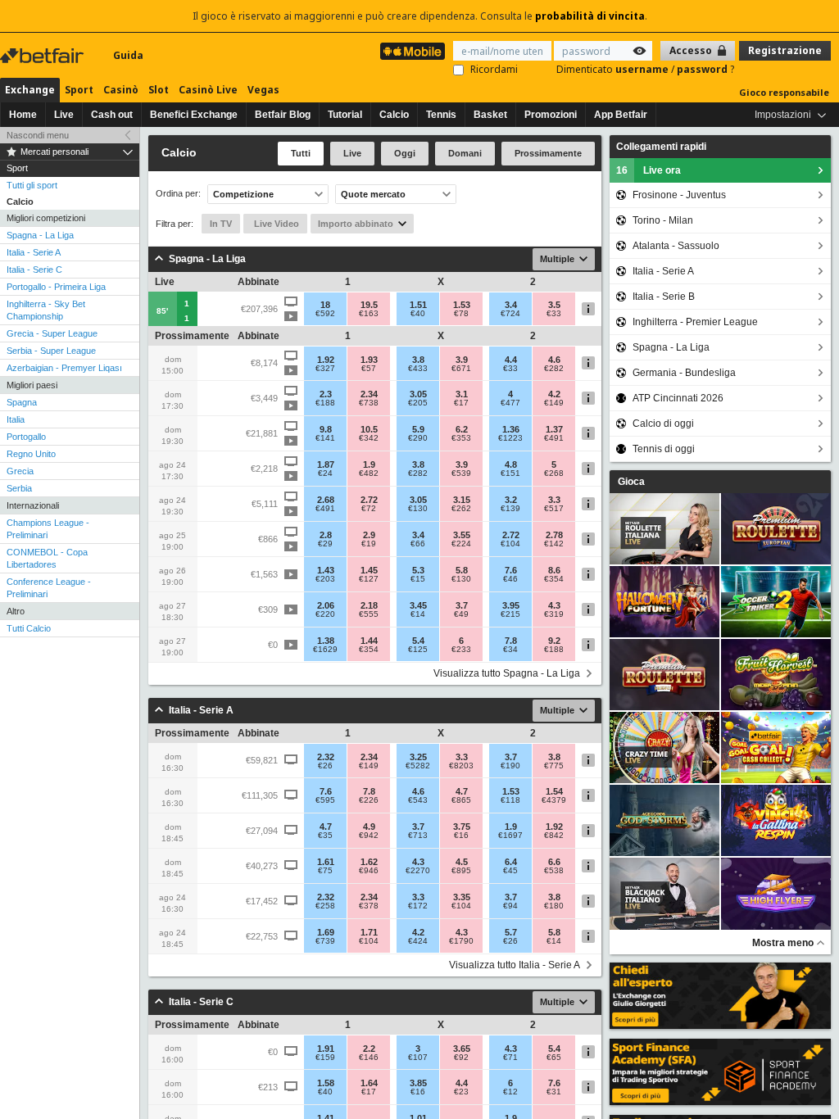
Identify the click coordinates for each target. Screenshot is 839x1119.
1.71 (369, 932)
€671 (461, 369)
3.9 (462, 360)
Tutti (301, 153)
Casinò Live (208, 90)
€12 (510, 1092)
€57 (368, 369)
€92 (461, 1057)
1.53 (461, 305)
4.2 (554, 394)
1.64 (369, 1083)
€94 (510, 906)
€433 (418, 369)
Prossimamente (548, 153)
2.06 (325, 605)
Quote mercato (373, 194)
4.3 (554, 605)
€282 (554, 369)
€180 (554, 906)
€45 (510, 871)
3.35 (461, 897)
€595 (325, 800)
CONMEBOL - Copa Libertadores (47, 558)
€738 (369, 403)
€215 (510, 614)
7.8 (511, 641)
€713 (418, 835)
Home (23, 114)
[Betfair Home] (43, 55)
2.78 (554, 535)
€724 (510, 314)
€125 (418, 650)
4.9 (369, 826)
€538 (554, 871)
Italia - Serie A (34, 252)
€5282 (418, 766)
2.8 (326, 535)
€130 (418, 509)
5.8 (462, 570)
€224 (461, 544)
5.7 (511, 932)
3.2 (511, 500)
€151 (510, 473)
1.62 (369, 862)
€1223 (510, 438)
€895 (461, 871)
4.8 (511, 464)
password (703, 69)
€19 (368, 544)
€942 (369, 835)
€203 (325, 579)
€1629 (325, 650)
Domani (465, 153)
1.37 (554, 429)
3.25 (418, 757)
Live (64, 114)
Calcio (394, 114)
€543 (418, 800)
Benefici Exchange (194, 114)
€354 (554, 579)
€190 (510, 766)
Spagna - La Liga (40, 235)
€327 (325, 369)
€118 (510, 800)
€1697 (510, 835)
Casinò (120, 90)
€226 (369, 800)
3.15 (461, 500)
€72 (368, 509)
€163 (369, 314)
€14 (417, 614)
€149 (554, 403)
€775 (554, 766)
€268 (554, 473)
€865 (461, 800)
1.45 (369, 570)
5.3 (418, 570)
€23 (461, 1092)
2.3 (326, 394)
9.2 (554, 641)
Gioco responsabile (784, 92)
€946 (369, 871)
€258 (325, 906)
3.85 (418, 1083)
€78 (461, 314)
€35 (325, 835)
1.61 (325, 862)
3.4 (511, 305)
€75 (325, 871)
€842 (554, 835)
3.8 (418, 360)
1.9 (369, 464)
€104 (510, 544)
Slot (158, 90)
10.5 (369, 429)
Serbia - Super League (51, 351)
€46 (510, 579)
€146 (369, 1057)
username (643, 69)
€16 (461, 835)
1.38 (325, 641)
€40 (417, 314)
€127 (369, 579)
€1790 (461, 941)
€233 (461, 650)
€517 (554, 509)
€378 (369, 906)
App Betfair (620, 114)
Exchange (30, 90)
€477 (510, 403)
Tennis (441, 114)
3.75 (461, 826)
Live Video (275, 224)
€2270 (418, 871)
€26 (325, 766)
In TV (221, 224)
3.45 (418, 605)
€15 (417, 579)
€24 (325, 473)
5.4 (418, 641)
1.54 (554, 791)
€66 (417, 544)
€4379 (554, 800)
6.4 (511, 862)
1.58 (325, 1083)
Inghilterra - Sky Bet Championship (46, 310)
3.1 (462, 394)
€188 (325, 403)
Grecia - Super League (52, 333)
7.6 (511, 570)
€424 (418, 941)
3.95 (510, 605)
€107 (418, 1057)
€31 (553, 1092)
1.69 (325, 932)
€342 (369, 438)
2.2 (369, 1048)
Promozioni (550, 114)
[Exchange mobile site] (412, 51)
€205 (418, 403)
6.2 (462, 429)
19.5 (369, 305)
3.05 (418, 394)
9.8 (326, 429)
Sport (79, 90)
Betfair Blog (283, 114)
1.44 (369, 641)
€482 (369, 473)
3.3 (554, 500)
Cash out (112, 114)
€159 (325, 1057)
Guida (128, 55)
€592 (325, 314)
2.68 (325, 500)
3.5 (554, 305)
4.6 (554, 360)
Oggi (404, 153)
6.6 (554, 862)
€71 (510, 1057)
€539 (461, 473)
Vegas (263, 90)
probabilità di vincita (590, 16)
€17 (461, 403)
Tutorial (345, 114)
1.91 (325, 1048)
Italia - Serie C (34, 269)
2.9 (369, 535)
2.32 (325, 757)
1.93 (369, 360)
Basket (490, 114)
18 (325, 305)
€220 (325, 614)
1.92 (325, 360)
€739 (325, 941)
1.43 (325, 570)
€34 (510, 650)
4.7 (462, 791)
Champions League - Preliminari (48, 529)
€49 (461, 614)
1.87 (325, 464)
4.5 (462, 862)
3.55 (461, 535)
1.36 (510, 429)
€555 (369, 614)
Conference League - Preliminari (49, 588)
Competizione (243, 194)
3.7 (462, 605)
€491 (554, 438)
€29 (325, 544)
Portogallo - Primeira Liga (56, 287)
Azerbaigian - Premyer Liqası (64, 368)
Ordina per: (178, 193)
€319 (554, 614)
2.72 (369, 500)
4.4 (511, 360)
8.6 (554, 570)
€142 (554, 544)
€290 (418, 438)
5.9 (418, 429)
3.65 (461, 1048)
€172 (418, 906)
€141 (325, 438)
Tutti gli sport (32, 185)
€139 (510, 509)
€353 (461, 438)
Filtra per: (174, 224)
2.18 (369, 605)
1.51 (418, 305)
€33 (553, 314)
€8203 (461, 766)
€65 (553, 1057)
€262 (461, 509)
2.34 (369, 394)
